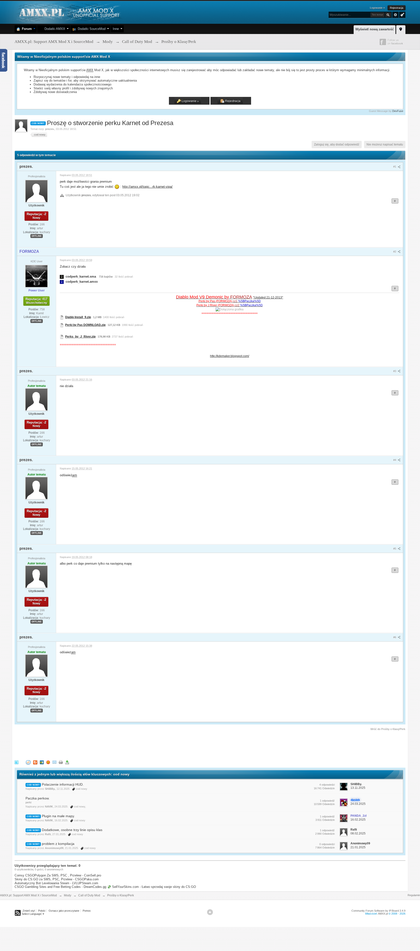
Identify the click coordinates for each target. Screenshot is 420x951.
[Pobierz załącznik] (62, 276)
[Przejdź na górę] (210, 912)
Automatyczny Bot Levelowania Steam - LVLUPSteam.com (56, 883)
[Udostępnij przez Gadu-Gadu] (48, 762)
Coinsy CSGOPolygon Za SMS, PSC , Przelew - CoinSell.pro (58, 875)
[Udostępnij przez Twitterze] (16, 762)
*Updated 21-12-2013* (268, 297)
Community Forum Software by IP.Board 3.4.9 (378, 910)
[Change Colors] (401, 14)
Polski (41, 910)
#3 (395, 371)
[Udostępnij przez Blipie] (35, 762)
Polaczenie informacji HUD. (63, 784)
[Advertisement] (103, 745)
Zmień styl (29, 910)
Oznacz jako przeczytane (64, 910)
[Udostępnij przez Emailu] (54, 762)
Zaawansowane (395, 15)
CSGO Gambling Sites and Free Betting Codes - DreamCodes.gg (60, 887)
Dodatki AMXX (54, 29)
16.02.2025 (358, 819)
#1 (395, 166)
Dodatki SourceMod (90, 29)
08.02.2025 (358, 833)
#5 (395, 548)
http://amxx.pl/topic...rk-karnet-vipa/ (147, 186)
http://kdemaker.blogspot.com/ (229, 355)
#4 (395, 460)
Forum (26, 29)
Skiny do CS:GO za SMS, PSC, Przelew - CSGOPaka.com (57, 879)
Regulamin (414, 895)
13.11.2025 (357, 788)
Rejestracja (396, 7)
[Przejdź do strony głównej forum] (69, 12)
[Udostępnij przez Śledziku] (42, 762)
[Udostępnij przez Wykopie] (28, 762)
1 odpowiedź (327, 800)
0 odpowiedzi (327, 844)
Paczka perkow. (38, 798)
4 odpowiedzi (327, 784)
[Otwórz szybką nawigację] (400, 29)
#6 (395, 637)
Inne (116, 29)
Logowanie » (377, 7)
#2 (395, 251)
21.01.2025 (358, 847)
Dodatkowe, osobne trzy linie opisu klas (72, 830)
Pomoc (87, 910)
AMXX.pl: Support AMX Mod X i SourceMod (28, 895)
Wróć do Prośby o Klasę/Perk (387, 729)
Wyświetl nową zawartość (374, 29)
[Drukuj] (61, 762)
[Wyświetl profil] (36, 191)
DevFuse (397, 111)
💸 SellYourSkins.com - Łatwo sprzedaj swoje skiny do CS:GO (151, 887)
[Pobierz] (67, 762)
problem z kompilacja (58, 844)
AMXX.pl (383, 913)
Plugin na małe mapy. (58, 816)
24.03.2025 (358, 804)
